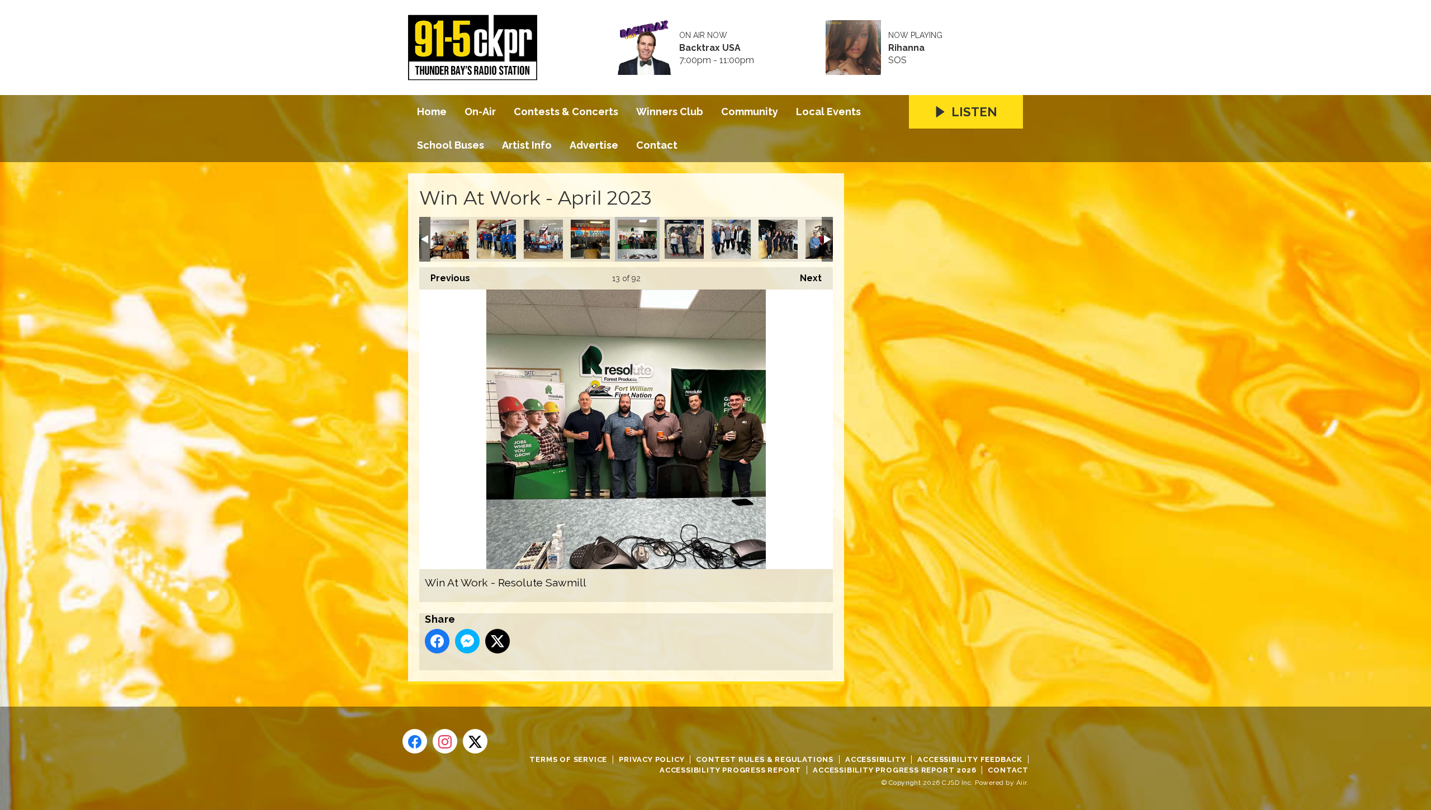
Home (432, 111)
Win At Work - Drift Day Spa (778, 239)
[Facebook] (414, 741)
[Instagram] (445, 741)
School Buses (450, 145)
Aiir (1021, 783)
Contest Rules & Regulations (764, 759)
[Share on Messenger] (467, 641)
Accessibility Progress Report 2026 (894, 770)
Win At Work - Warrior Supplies (543, 239)
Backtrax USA (710, 48)
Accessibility (875, 759)
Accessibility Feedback (969, 759)
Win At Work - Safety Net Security (449, 239)
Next (805, 278)
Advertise (594, 145)
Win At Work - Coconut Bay (684, 239)
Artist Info (527, 145)
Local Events (828, 111)
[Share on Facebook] (437, 641)
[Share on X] (497, 641)
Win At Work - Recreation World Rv (496, 239)
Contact (656, 145)
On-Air (480, 111)
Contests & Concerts (566, 111)
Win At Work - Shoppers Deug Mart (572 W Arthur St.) (731, 239)
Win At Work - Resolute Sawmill (637, 239)
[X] (475, 741)
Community (749, 111)
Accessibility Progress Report (730, 770)
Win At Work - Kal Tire (590, 239)
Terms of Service (568, 759)
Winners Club (669, 111)
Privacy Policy (651, 759)
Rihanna (906, 48)
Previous (444, 278)
